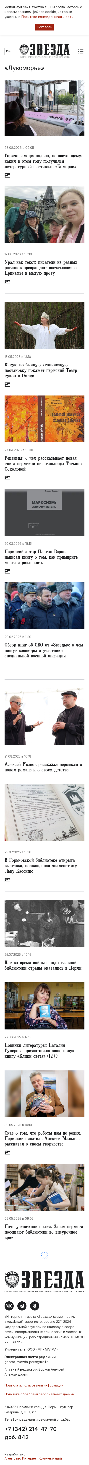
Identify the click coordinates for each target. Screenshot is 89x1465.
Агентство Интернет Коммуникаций (33, 1458)
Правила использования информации (34, 1385)
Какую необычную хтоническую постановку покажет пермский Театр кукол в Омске (41, 371)
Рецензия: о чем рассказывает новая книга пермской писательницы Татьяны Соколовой (43, 464)
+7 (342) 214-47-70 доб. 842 (31, 1433)
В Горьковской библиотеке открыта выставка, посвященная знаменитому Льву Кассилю (41, 866)
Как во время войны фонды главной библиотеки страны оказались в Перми (43, 966)
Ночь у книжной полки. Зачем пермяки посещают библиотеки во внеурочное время (44, 1232)
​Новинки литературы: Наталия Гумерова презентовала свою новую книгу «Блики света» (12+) (40, 1051)
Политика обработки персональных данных (40, 1394)
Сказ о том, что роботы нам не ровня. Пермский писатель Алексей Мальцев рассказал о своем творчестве (43, 1139)
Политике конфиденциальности (47, 17)
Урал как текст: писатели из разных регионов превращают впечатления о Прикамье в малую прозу (41, 268)
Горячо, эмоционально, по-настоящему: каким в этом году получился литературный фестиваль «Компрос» (43, 162)
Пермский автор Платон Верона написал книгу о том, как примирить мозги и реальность (41, 558)
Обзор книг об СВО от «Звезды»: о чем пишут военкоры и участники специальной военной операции (44, 651)
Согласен (44, 27)
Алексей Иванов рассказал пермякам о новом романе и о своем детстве (43, 767)
